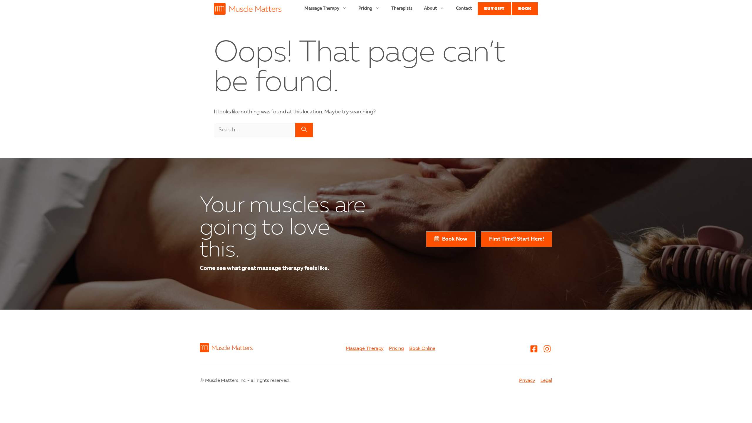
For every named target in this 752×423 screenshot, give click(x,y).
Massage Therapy (321, 8)
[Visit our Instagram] (547, 348)
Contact (464, 8)
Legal (546, 380)
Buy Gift (494, 9)
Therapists (401, 8)
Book (524, 9)
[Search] (304, 130)
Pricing (365, 8)
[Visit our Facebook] (533, 348)
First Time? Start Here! (516, 239)
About (430, 8)
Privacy (527, 380)
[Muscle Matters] (247, 9)
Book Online (422, 348)
